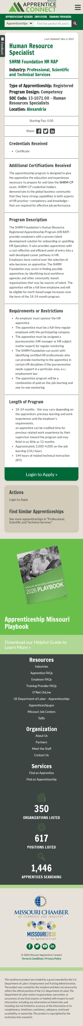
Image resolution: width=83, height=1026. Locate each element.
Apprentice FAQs (41, 673)
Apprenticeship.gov (41, 705)
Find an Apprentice (41, 773)
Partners (41, 742)
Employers (41, 17)
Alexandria (36, 109)
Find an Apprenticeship (41, 779)
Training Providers (60, 17)
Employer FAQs (41, 679)
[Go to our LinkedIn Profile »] (52, 946)
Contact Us (41, 755)
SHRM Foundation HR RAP (33, 61)
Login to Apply (18, 499)
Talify (41, 718)
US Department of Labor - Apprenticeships (42, 699)
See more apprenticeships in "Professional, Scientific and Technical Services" (37, 520)
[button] (78, 7)
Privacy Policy (53, 958)
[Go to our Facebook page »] (30, 946)
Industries (41, 666)
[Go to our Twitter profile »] (37, 946)
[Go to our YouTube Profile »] (45, 946)
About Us (42, 736)
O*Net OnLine (41, 692)
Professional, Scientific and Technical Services (39, 72)
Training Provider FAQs (41, 686)
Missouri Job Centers (42, 712)
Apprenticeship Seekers (19, 17)
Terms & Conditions (33, 958)
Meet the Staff (41, 748)
